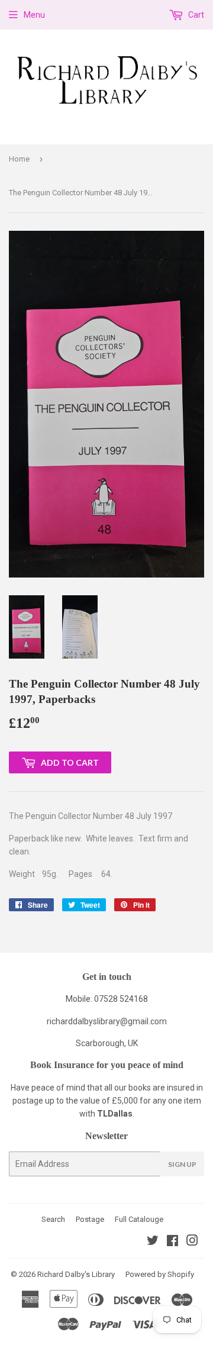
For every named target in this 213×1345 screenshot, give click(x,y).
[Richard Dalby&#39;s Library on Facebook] (172, 1242)
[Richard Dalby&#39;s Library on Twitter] (153, 1242)
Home (19, 158)
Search (53, 1219)
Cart (195, 15)
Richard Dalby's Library (76, 1274)
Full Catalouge (139, 1219)
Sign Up (182, 1164)
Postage (90, 1219)
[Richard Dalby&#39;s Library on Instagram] (192, 1242)
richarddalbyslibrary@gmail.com (107, 1021)
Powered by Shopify (159, 1274)
